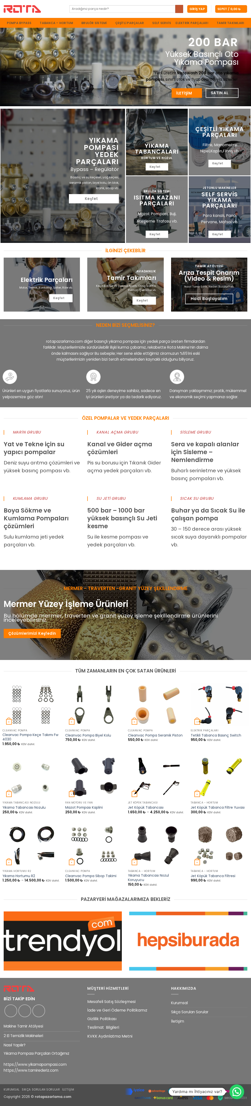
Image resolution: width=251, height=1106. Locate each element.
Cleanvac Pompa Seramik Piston (155, 735)
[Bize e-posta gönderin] (38, 1010)
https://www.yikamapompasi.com (35, 1064)
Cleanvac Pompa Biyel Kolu (88, 735)
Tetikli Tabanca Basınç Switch (216, 735)
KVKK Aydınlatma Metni (109, 1036)
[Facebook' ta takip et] (10, 1010)
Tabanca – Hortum (56, 23)
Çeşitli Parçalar (129, 23)
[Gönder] (179, 9)
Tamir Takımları (230, 23)
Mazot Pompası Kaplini (84, 807)
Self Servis (161, 23)
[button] (197, 9)
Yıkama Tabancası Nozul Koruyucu (148, 877)
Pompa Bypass (19, 23)
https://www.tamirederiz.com (31, 1070)
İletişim (177, 1021)
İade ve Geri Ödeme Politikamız (117, 1010)
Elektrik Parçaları (192, 23)
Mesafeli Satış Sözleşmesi (111, 1001)
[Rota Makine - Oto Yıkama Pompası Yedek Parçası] (33, 9)
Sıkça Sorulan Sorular (189, 1011)
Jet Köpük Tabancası (145, 807)
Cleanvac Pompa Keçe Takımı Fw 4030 (30, 737)
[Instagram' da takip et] (24, 1010)
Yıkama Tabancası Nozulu (24, 807)
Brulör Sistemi (94, 23)
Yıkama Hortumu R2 (18, 876)
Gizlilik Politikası (101, 1019)
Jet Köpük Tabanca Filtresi (213, 876)
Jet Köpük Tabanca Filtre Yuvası (218, 807)
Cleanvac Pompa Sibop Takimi (90, 876)
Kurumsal (179, 1002)
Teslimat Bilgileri (103, 1027)
